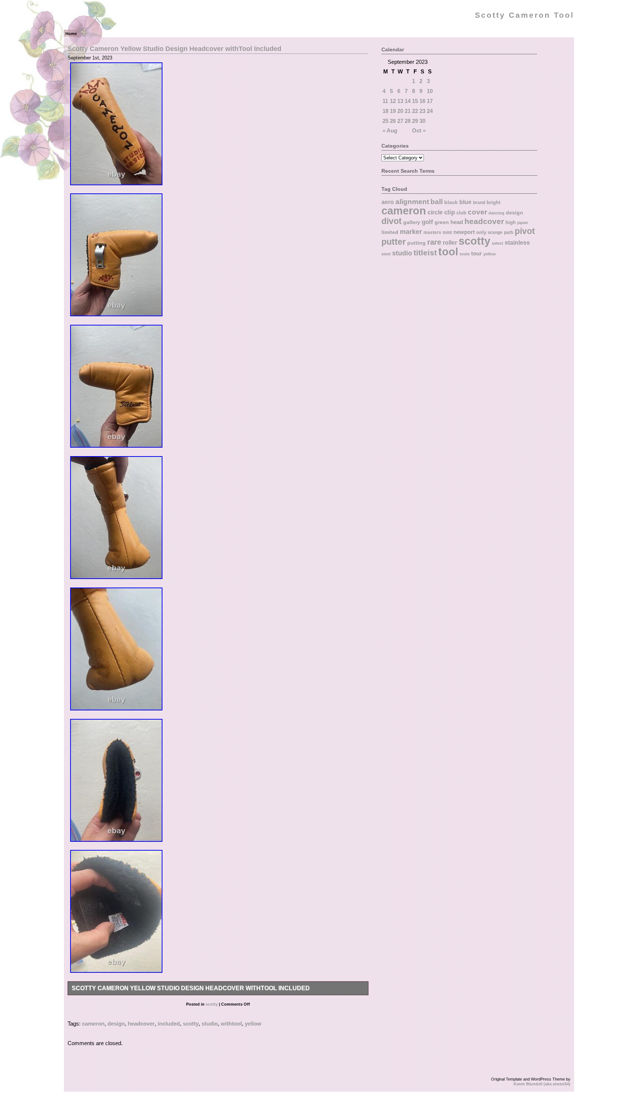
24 (430, 111)
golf (427, 221)
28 (408, 121)
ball (437, 201)
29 (415, 121)
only (481, 232)
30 (422, 121)
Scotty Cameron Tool (524, 15)
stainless (517, 243)
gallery (411, 222)
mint (447, 232)
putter (393, 242)
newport (464, 232)
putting (416, 243)
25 (385, 121)
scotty (212, 1004)
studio (210, 1023)
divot (391, 221)
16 (422, 101)
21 (408, 111)
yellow (253, 1023)
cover (477, 212)
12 (393, 101)
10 (430, 91)
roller (450, 242)
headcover (141, 1023)
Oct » (419, 130)
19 (393, 111)
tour (476, 253)
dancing (496, 213)
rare (434, 242)
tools (465, 254)
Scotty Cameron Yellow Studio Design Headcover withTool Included (174, 48)
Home (71, 33)
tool (448, 252)
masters (432, 232)
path (508, 232)
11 (385, 101)
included (169, 1023)
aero (387, 202)
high (510, 222)
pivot (525, 231)
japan (522, 222)
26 (393, 121)
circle (435, 212)
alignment (412, 202)
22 (415, 111)
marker (411, 231)
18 (385, 111)
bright (493, 202)
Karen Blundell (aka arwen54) (542, 1084)
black (451, 202)
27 (400, 121)
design (116, 1023)
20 (400, 111)
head (456, 222)
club (461, 213)
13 (400, 101)
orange (495, 232)
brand (479, 202)
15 (415, 101)
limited (389, 232)
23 (422, 111)
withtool (231, 1023)
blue (465, 202)
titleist (425, 252)
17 (430, 101)
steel (386, 254)
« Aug (390, 130)
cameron (93, 1023)
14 (408, 101)
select (497, 243)
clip (449, 212)
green (442, 222)
